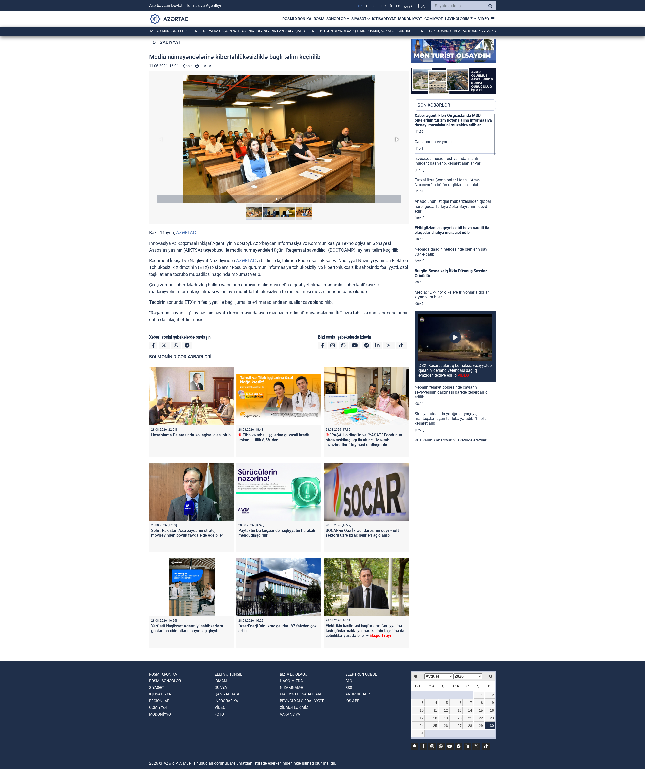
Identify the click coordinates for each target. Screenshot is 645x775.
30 (492, 726)
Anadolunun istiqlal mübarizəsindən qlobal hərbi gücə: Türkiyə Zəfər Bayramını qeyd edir (453, 206)
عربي (408, 5)
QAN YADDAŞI (227, 694)
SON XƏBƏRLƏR (433, 105)
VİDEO (483, 19)
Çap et (189, 66)
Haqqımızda (291, 681)
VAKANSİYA (290, 714)
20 (460, 718)
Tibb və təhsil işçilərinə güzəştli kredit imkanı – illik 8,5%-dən (273, 437)
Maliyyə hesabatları (300, 694)
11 (435, 710)
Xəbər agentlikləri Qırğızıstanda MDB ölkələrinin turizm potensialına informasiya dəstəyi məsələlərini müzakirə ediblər (453, 120)
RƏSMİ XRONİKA (296, 19)
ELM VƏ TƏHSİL (228, 674)
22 (481, 718)
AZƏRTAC (186, 232)
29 (481, 726)
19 (446, 718)
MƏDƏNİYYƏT (410, 19)
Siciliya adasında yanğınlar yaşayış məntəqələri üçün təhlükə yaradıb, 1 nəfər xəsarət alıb (451, 418)
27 (460, 726)
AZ (360, 5)
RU (368, 5)
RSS (348, 687)
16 (492, 710)
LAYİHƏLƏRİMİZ (459, 19)
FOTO (219, 714)
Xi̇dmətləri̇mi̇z (294, 707)
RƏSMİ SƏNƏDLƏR (330, 19)
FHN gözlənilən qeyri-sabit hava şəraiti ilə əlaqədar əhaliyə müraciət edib (452, 230)
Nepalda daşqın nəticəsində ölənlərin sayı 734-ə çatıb (219, 31)
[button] (279, 139)
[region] (455, 277)
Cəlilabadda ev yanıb (433, 141)
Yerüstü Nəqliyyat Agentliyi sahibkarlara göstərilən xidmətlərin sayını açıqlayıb (187, 628)
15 (481, 710)
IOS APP (352, 701)
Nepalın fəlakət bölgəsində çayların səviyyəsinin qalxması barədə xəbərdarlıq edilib (451, 392)
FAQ (348, 681)
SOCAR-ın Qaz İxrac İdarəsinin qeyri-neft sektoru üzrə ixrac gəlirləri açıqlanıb (362, 533)
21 (470, 718)
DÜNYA (221, 687)
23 (492, 718)
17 (422, 718)
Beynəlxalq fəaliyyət (302, 701)
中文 (421, 5)
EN (375, 5)
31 (422, 733)
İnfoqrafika (226, 701)
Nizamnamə (291, 687)
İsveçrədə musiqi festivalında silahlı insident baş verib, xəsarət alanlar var (447, 161)
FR (391, 5)
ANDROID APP (357, 694)
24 (422, 726)
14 (470, 710)
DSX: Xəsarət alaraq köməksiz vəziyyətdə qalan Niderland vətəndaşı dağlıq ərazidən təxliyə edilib (455, 370)
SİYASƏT (359, 19)
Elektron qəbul (361, 674)
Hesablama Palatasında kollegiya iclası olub (191, 435)
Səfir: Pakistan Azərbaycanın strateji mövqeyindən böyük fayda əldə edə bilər (187, 533)
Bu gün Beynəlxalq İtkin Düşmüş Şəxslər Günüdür (332, 31)
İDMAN (221, 681)
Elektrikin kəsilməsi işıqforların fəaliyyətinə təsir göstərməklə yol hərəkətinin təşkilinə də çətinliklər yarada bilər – (365, 630)
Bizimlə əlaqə (293, 674)
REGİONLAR (159, 701)
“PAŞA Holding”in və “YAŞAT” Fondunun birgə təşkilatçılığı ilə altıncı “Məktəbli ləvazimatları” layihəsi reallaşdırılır (364, 440)
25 (435, 726)
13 (460, 710)
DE (383, 5)
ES (398, 5)
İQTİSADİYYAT (384, 19)
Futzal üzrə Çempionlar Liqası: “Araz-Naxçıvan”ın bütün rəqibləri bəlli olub (447, 182)
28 (470, 726)
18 (435, 718)
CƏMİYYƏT (433, 19)
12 (446, 710)
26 (446, 726)
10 (422, 710)
